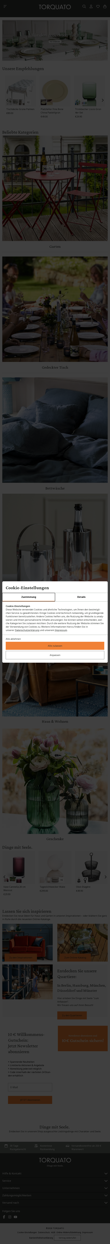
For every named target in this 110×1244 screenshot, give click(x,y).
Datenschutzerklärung (27, 630)
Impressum (61, 630)
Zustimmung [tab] (28, 597)
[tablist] (55, 597)
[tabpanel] (55, 618)
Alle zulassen (55, 645)
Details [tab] (81, 597)
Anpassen (55, 655)
